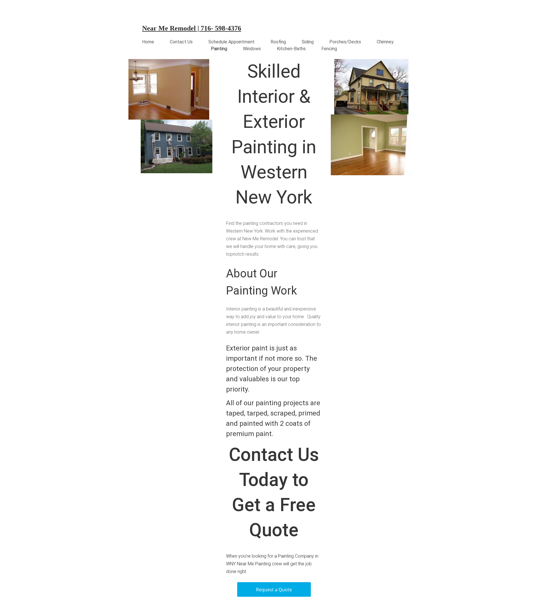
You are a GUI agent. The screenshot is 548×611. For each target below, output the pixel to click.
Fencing (329, 48)
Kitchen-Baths (291, 48)
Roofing (278, 42)
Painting (219, 48)
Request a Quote (274, 589)
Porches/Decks (345, 42)
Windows (252, 48)
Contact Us (181, 42)
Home (148, 42)
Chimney (385, 42)
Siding (308, 42)
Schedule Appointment (231, 42)
